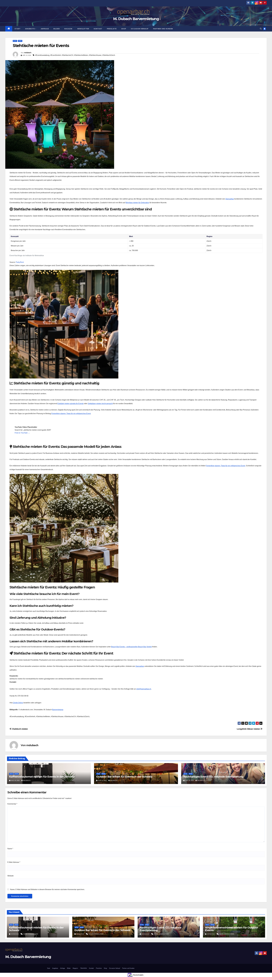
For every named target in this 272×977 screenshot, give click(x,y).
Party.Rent (20, 262)
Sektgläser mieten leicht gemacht (100, 403)
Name (10, 849)
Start (18, 29)
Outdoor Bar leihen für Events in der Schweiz (124, 776)
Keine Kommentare (30, 934)
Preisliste (112, 29)
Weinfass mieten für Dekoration (137, 203)
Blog (14, 40)
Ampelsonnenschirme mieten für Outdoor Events (231, 929)
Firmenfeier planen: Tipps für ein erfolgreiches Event (71, 413)
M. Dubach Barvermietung (136, 19)
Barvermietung (57, 710)
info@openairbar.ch (143, 689)
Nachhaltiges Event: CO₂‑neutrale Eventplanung (213, 776)
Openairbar (229, 199)
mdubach (27, 53)
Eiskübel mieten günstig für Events (70, 403)
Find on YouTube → (22, 433)
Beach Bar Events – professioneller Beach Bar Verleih (131, 647)
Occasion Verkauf (139, 29)
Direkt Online (18, 703)
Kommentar (12, 804)
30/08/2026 (15, 934)
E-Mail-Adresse (13, 862)
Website (10, 876)
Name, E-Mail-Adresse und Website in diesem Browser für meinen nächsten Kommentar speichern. (47, 889)
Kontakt (98, 29)
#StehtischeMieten (81, 55)
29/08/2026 (146, 934)
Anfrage (45, 29)
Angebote (30, 29)
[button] (261, 29)
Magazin (68, 29)
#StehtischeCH (67, 55)
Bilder (56, 29)
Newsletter (83, 29)
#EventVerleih (55, 55)
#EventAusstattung (42, 55)
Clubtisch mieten (20, 729)
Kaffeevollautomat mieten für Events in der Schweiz (41, 776)
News (20, 40)
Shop (123, 29)
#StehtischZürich (108, 55)
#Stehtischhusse (95, 55)
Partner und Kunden (163, 29)
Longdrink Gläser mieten (249, 729)
